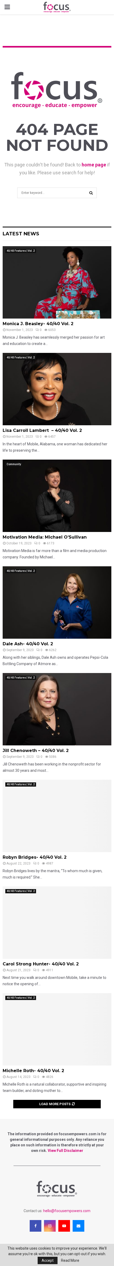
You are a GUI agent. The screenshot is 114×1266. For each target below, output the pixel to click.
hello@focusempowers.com (66, 1211)
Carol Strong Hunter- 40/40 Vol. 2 (41, 963)
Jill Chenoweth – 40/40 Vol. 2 (36, 750)
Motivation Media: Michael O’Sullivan (45, 537)
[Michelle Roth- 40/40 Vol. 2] (57, 1029)
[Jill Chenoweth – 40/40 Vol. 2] (57, 709)
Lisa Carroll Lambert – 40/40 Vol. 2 (42, 430)
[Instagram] (50, 1226)
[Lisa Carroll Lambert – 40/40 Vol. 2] (57, 389)
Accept (48, 1260)
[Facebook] (35, 1226)
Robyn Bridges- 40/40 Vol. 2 (35, 857)
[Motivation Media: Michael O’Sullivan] (57, 496)
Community (14, 464)
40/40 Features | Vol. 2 (21, 250)
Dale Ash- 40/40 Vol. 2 (28, 643)
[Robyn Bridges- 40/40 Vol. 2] (57, 816)
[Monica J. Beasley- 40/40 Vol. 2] (57, 282)
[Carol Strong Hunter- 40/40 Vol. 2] (57, 922)
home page (94, 164)
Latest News (21, 234)
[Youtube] (64, 1226)
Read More (70, 1260)
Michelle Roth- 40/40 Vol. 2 (33, 1070)
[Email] (78, 1226)
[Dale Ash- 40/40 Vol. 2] (57, 602)
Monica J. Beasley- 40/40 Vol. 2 (38, 323)
